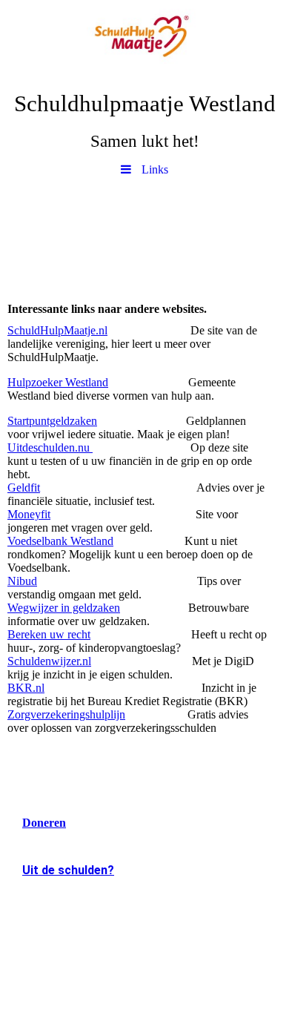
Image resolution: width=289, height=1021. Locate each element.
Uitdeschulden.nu (50, 447)
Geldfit (23, 487)
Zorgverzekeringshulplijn (66, 714)
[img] (144, 41)
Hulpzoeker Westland (57, 382)
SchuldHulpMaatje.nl (57, 330)
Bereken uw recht (48, 634)
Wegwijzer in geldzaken (63, 607)
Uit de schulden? (68, 870)
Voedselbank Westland (60, 541)
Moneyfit (28, 514)
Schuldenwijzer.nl (49, 661)
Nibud (22, 581)
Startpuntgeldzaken (52, 420)
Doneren (44, 822)
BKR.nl (25, 687)
